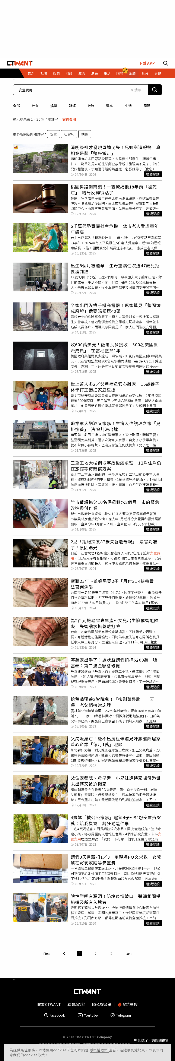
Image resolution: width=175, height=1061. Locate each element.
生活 (128, 106)
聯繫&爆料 (76, 1004)
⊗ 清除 (136, 90)
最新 (31, 73)
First (46, 953)
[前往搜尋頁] (165, 63)
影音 (144, 73)
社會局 (69, 134)
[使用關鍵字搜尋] (155, 90)
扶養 (84, 134)
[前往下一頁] (111, 953)
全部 (16, 106)
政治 (91, 106)
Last (128, 953)
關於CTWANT (49, 1004)
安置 (53, 134)
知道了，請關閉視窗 (153, 1040)
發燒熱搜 (129, 1004)
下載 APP (147, 63)
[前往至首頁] (20, 63)
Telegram (123, 1015)
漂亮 (109, 106)
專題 (157, 73)
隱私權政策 (99, 1049)
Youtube (91, 1015)
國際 (146, 106)
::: (14, 79)
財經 (72, 106)
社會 (35, 106)
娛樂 (53, 106)
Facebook (57, 1015)
